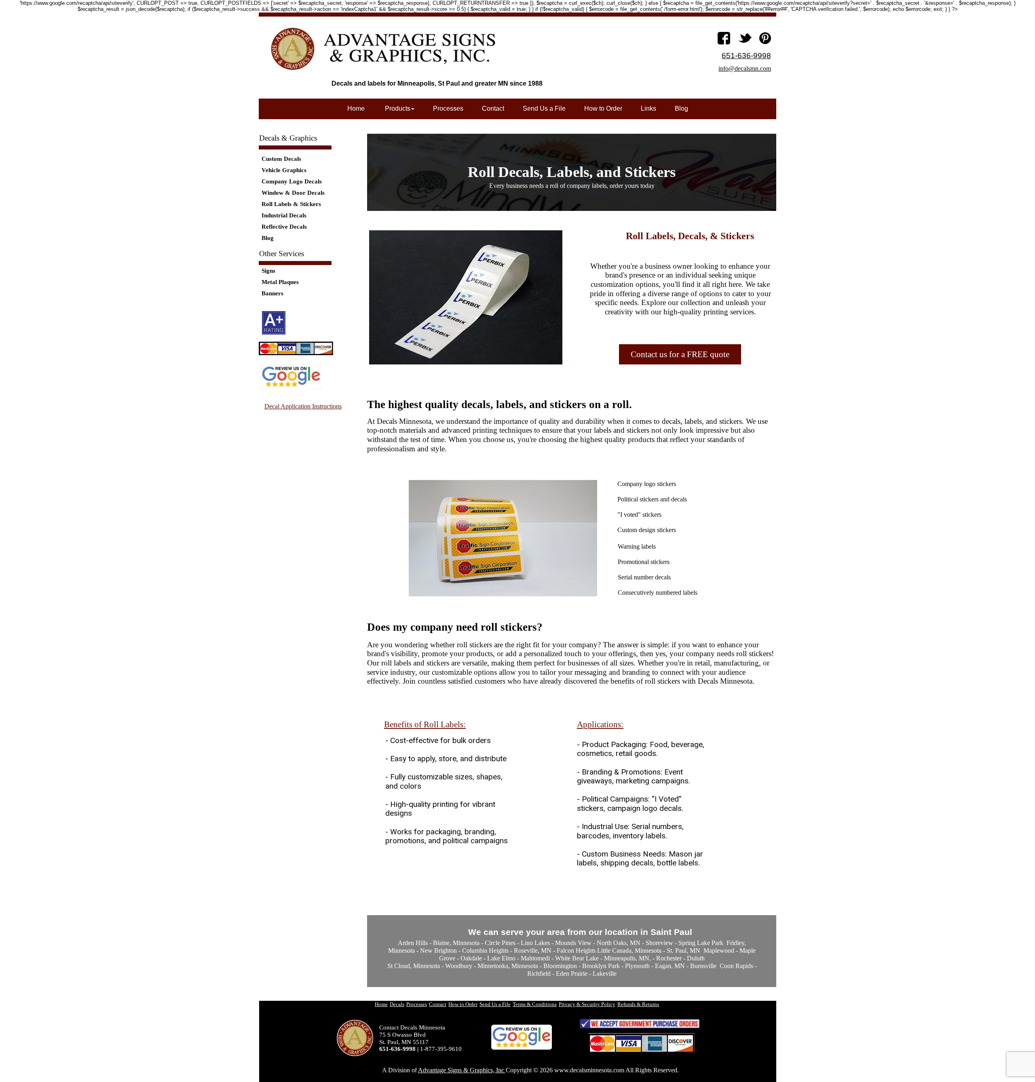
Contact (493, 108)
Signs (268, 270)
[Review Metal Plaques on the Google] (291, 387)
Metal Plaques (280, 282)
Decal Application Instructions (303, 406)
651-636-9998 (746, 55)
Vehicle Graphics (284, 170)
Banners (272, 293)
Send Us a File (544, 108)
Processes (448, 108)
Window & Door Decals (293, 192)
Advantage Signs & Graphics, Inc (462, 1070)
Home (356, 108)
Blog (268, 238)
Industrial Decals (284, 215)
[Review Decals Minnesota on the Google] (521, 1048)
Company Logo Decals (292, 181)
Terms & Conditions (535, 1004)
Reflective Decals (284, 226)
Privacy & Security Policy (587, 1004)
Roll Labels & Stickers (291, 204)
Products (396, 108)
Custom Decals (281, 159)
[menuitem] (680, 354)
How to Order (603, 108)
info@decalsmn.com (744, 68)
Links (648, 108)
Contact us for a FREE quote (680, 354)
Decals (397, 1004)
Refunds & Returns (638, 1004)
